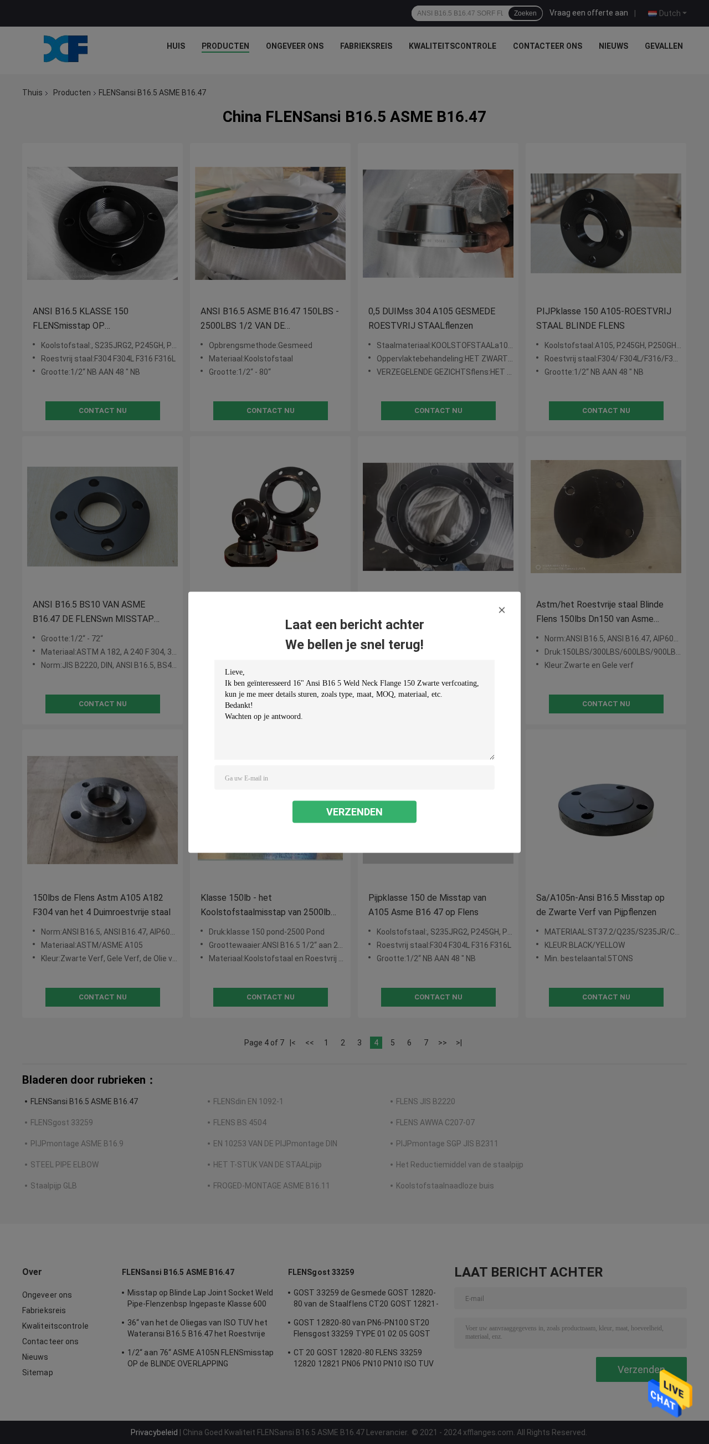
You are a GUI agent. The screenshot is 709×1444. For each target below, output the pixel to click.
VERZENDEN (354, 811)
